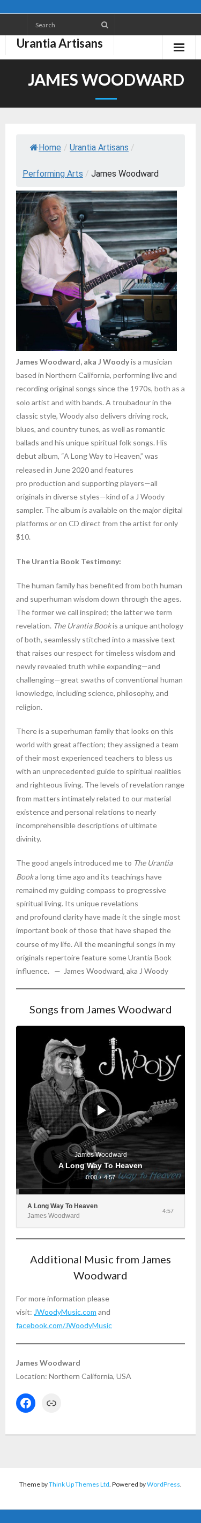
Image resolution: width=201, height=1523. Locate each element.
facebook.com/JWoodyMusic (64, 1325)
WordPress (163, 1484)
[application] (100, 1110)
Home (50, 147)
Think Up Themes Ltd (79, 1484)
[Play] (102, 1110)
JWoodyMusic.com (65, 1311)
